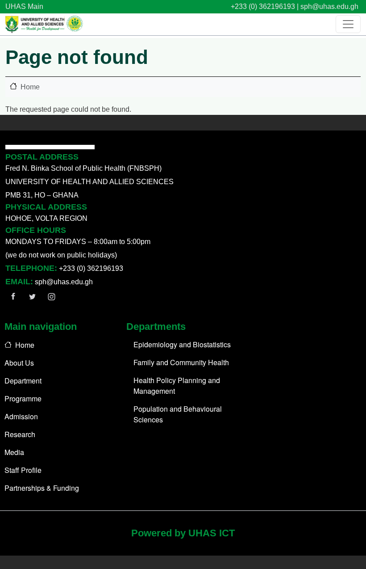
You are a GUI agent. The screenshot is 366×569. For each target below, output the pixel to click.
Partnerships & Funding (41, 488)
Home (30, 87)
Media (14, 452)
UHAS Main (24, 6)
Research (19, 434)
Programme (23, 398)
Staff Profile (23, 470)
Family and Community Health (181, 362)
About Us (19, 363)
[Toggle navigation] (348, 24)
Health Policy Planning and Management (176, 385)
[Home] (44, 24)
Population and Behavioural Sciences (177, 414)
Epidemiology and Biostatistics (182, 344)
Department (23, 380)
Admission (21, 416)
